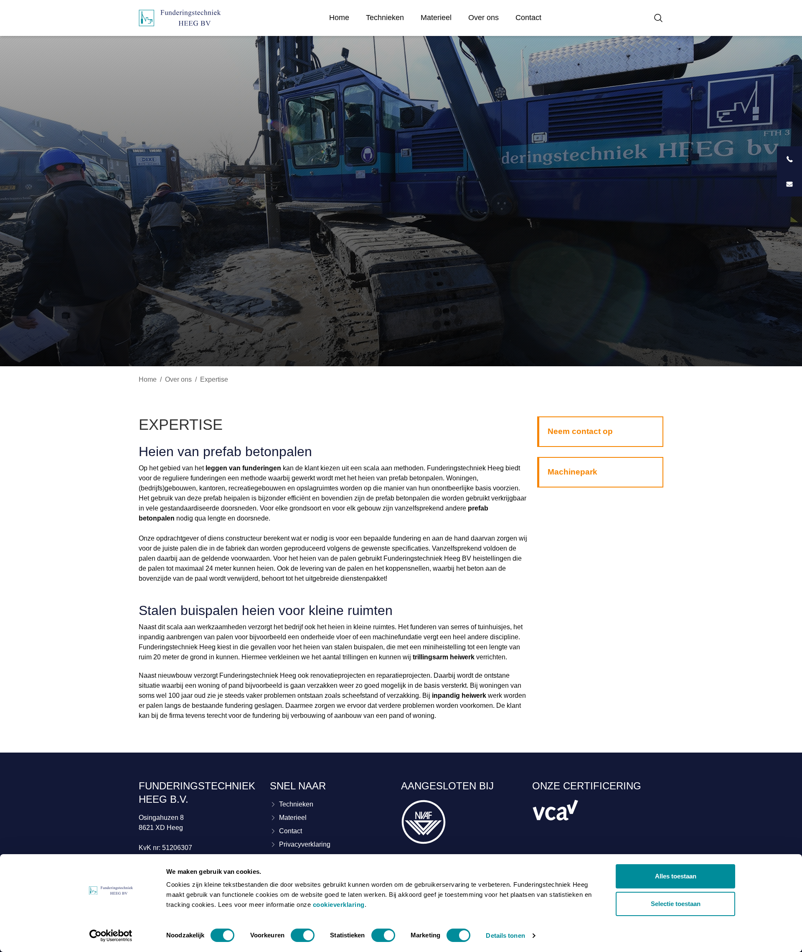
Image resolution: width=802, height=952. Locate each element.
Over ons (483, 17)
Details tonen (505, 935)
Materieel (436, 17)
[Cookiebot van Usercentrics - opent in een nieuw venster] (110, 935)
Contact (528, 17)
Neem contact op (580, 431)
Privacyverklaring (304, 844)
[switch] (303, 935)
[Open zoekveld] (656, 18)
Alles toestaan (675, 876)
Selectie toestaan (675, 903)
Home (339, 17)
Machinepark (572, 471)
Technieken (385, 17)
